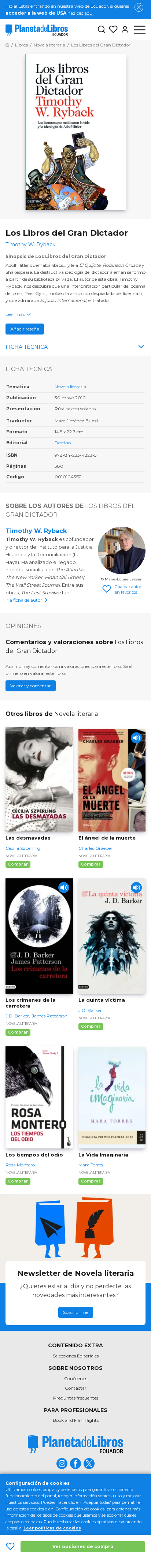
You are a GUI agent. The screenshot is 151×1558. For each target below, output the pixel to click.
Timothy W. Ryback (36, 530)
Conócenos (75, 1378)
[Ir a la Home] (7, 45)
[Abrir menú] (140, 29)
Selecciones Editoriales (76, 1356)
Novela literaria (70, 386)
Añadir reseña (24, 329)
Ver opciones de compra (82, 1546)
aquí (88, 13)
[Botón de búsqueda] (101, 30)
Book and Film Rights (76, 1420)
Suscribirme (75, 1312)
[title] (75, 1444)
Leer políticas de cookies (52, 1528)
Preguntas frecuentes (75, 1398)
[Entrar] (123, 29)
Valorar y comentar (30, 685)
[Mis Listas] (112, 29)
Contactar (75, 1388)
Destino (63, 442)
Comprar (18, 864)
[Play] (136, 737)
